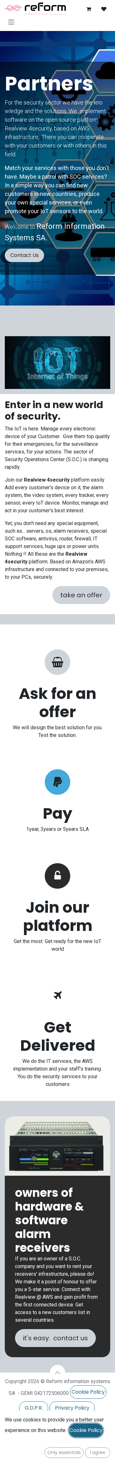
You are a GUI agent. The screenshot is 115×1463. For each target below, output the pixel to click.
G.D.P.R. (34, 1408)
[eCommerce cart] (88, 9)
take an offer (81, 595)
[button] (57, 1372)
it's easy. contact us (55, 1338)
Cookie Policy (88, 1392)
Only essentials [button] (64, 1452)
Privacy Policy (72, 1408)
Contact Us (24, 255)
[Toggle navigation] (11, 21)
